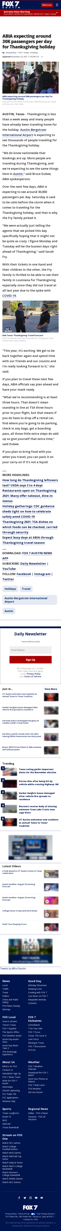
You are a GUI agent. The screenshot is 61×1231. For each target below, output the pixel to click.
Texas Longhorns (10, 1113)
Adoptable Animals (37, 999)
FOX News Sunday (11, 1005)
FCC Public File (9, 1094)
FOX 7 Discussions (37, 1046)
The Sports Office (10, 1032)
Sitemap (6, 1009)
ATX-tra (31, 1050)
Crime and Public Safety (10, 1001)
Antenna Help (8, 1101)
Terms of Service (32, 676)
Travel (26, 589)
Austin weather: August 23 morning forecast (18, 898)
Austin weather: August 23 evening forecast (18, 885)
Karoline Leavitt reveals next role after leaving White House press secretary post (21, 735)
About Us (8, 1062)
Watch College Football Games (10, 1148)
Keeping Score (35, 988)
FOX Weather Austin (12, 1035)
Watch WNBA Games (12, 1178)
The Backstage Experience (9, 1053)
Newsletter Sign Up (11, 1073)
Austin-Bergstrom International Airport (26, 599)
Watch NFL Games (11, 1142)
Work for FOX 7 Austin (9, 1082)
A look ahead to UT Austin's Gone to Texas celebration (22, 872)
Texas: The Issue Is (37, 1035)
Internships (7, 1086)
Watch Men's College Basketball (12, 1167)
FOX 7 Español (9, 1028)
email (41, 1197)
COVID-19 (9, 296)
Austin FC (6, 1116)
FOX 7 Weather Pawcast (35, 1067)
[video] (51, 874)
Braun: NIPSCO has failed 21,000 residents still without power (21, 748)
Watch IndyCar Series (12, 1162)
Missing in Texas (36, 1042)
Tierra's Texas (9, 1024)
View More (51, 689)
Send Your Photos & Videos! (38, 1080)
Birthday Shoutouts (37, 985)
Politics (5, 996)
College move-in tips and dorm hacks (19, 910)
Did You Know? (35, 1092)
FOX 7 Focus (34, 1032)
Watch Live (47, 5)
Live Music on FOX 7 (38, 996)
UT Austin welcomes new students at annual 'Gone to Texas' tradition (19, 695)
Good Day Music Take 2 (10, 1047)
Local (5, 985)
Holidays (34, 52)
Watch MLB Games (11, 1152)
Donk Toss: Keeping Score (14, 924)
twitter (25, 1197)
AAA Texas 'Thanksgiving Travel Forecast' (23, 335)
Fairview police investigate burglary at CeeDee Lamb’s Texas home (20, 721)
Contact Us (7, 1069)
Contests (32, 1003)
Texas (5, 992)
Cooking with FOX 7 (37, 992)
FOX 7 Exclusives (34, 1018)
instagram (30, 1197)
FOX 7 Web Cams (36, 1085)
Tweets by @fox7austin (13, 968)
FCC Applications (10, 1097)
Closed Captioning (11, 1090)
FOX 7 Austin (24, 52)
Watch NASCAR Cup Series (11, 1157)
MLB (4, 1120)
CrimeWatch (34, 1024)
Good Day (34, 981)
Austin (18, 174)
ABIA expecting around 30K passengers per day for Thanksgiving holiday (27, 97)
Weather (34, 1062)
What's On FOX (9, 1066)
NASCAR (6, 1123)
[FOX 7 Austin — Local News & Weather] (11, 4)
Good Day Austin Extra (10, 1040)
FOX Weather (34, 1088)
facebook (19, 1197)
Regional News (38, 1109)
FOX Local (9, 1017)
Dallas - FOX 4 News (38, 1113)
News (6, 981)
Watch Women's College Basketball (11, 1173)
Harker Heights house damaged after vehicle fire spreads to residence (20, 708)
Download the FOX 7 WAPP (38, 1074)
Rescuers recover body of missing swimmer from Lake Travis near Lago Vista (38, 809)
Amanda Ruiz (11, 52)
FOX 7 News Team (11, 1077)
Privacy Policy (34, 673)
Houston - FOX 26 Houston (36, 1118)
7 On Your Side (35, 1028)
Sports (6, 1109)
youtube (36, 1197)
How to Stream (9, 1021)
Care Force (33, 1039)
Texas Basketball (10, 1127)
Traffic (5, 988)
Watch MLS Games (11, 1182)
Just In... (7, 689)
